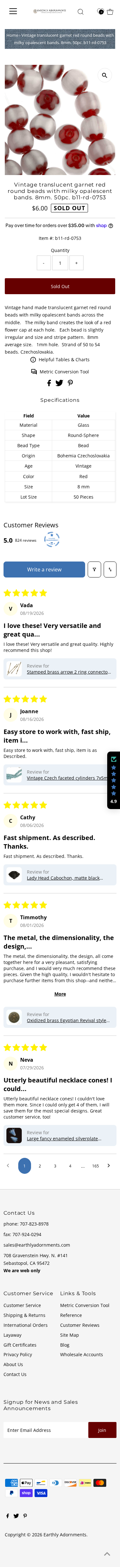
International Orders (26, 1325)
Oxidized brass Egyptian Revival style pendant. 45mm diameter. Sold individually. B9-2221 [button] (66, 1020)
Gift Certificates (20, 1345)
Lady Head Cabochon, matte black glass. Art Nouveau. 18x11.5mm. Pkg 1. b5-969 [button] (68, 878)
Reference (71, 1315)
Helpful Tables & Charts (64, 359)
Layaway (12, 1335)
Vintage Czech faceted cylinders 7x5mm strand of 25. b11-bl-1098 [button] (69, 778)
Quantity (60, 250)
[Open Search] (80, 12)
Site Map (69, 1335)
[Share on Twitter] (60, 384)
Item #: (46, 238)
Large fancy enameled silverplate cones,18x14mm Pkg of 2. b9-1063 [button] (63, 1138)
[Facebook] (8, 1516)
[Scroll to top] (107, 1554)
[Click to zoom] (105, 75)
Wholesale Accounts (81, 1354)
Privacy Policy (18, 1354)
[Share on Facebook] (49, 384)
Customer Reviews (80, 1325)
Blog (64, 1345)
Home (12, 35)
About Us (13, 1364)
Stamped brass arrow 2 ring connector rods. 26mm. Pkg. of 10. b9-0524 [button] (68, 672)
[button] (14, 668)
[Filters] (94, 569)
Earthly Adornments (65, 1535)
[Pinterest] (25, 1516)
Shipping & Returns (24, 1315)
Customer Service (22, 1305)
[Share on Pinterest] (70, 384)
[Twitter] (16, 1516)
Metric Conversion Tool (64, 372)
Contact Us (15, 1374)
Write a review (44, 569)
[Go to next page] (110, 1166)
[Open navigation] (15, 11)
